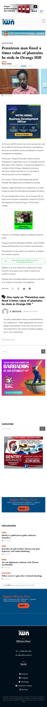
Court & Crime (7, 43)
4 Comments (7, 541)
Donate (22, 508)
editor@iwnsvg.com (25, 655)
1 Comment (7, 554)
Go (42, 428)
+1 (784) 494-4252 (24, 651)
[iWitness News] (23, 633)
